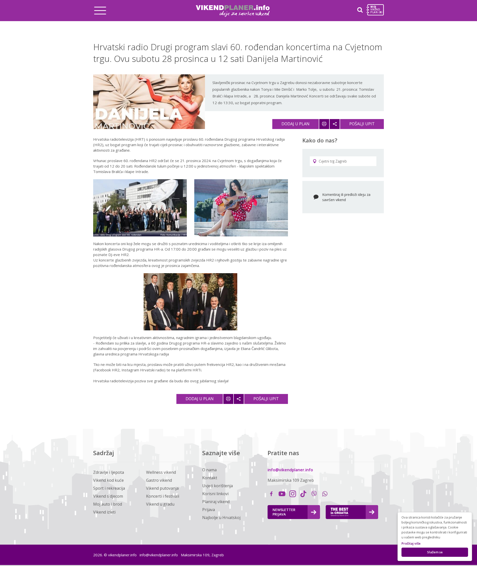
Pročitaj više (411, 543)
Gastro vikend (159, 480)
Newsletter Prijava (284, 512)
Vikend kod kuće (108, 480)
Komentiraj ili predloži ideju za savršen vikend (346, 197)
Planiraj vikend (216, 501)
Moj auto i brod (107, 504)
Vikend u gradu (160, 504)
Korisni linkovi (215, 493)
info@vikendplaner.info (290, 470)
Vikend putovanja (162, 488)
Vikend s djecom (108, 496)
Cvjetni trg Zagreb (333, 161)
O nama (209, 470)
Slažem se (435, 552)
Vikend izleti (104, 512)
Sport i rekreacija (109, 488)
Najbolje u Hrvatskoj (221, 517)
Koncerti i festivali (162, 496)
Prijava (208, 509)
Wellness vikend (161, 472)
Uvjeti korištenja (217, 485)
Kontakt (209, 477)
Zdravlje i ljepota (108, 472)
